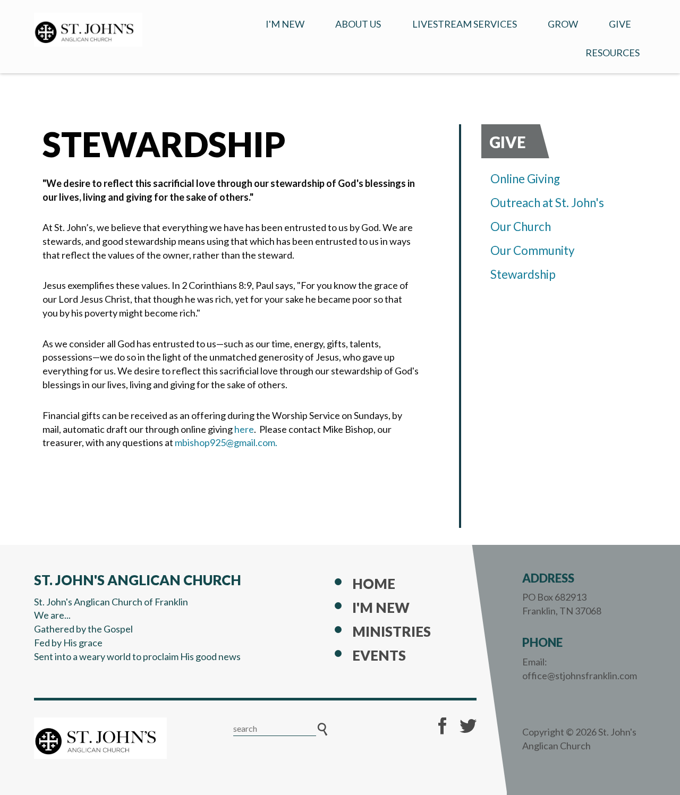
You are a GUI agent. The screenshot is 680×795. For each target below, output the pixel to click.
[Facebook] (442, 725)
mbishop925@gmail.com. (226, 442)
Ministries (391, 631)
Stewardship (523, 274)
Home (373, 583)
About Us (358, 24)
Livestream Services (464, 24)
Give (620, 24)
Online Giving (525, 179)
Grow (563, 24)
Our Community (532, 250)
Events (379, 655)
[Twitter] (468, 725)
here (244, 429)
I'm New (285, 24)
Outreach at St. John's (547, 202)
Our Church (520, 226)
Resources (612, 52)
